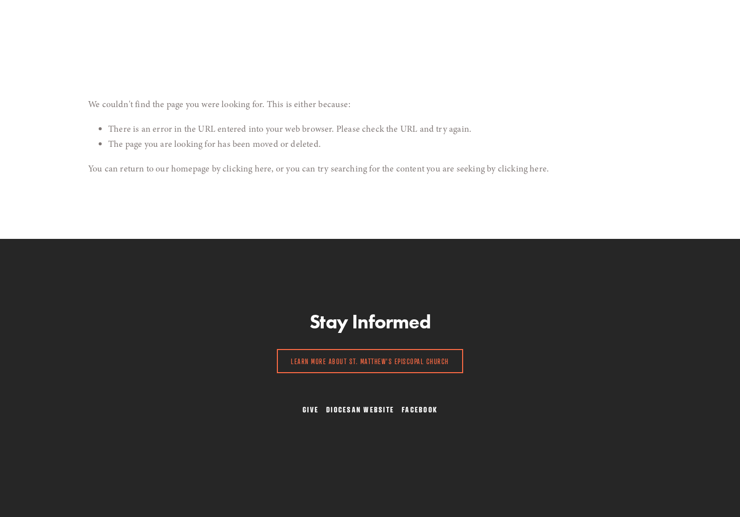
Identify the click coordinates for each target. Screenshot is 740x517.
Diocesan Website (360, 409)
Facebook (419, 409)
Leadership (302, 27)
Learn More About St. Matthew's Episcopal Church (370, 361)
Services (105, 27)
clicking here (247, 168)
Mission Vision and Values (183, 27)
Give (385, 27)
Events (258, 27)
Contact (350, 27)
